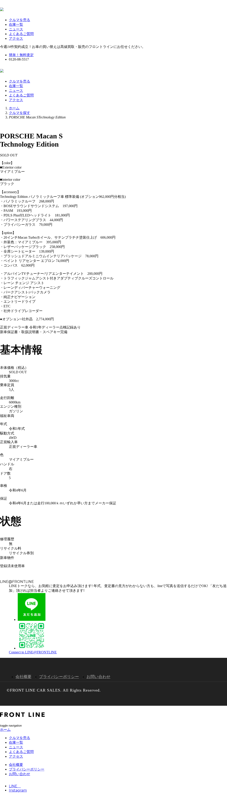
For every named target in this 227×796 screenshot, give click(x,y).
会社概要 (23, 676)
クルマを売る (19, 20)
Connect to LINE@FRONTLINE (33, 652)
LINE (15, 786)
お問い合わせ (98, 676)
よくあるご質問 (21, 34)
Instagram (18, 790)
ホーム (14, 108)
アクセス (16, 38)
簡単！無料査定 (21, 55)
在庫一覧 (16, 24)
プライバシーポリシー (59, 676)
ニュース (16, 29)
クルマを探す (19, 113)
